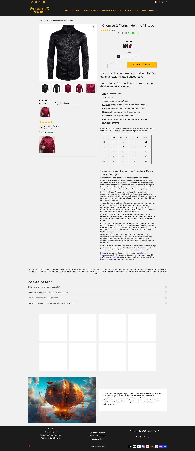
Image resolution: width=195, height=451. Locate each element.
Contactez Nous (97, 439)
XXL (136, 56)
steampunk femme (122, 402)
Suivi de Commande (97, 433)
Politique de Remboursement (50, 435)
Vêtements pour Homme (112, 257)
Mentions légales (50, 432)
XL (131, 56)
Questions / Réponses (97, 436)
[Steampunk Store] (39, 10)
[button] (68, 80)
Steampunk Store (100, 446)
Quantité (114, 63)
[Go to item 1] (45, 112)
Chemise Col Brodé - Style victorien (111, 271)
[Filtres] (56, 103)
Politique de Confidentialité (50, 438)
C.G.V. (50, 429)
